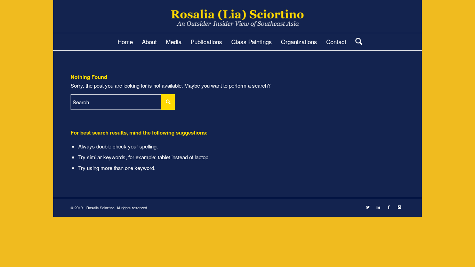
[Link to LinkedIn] (378, 207)
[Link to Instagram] (399, 207)
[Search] (356, 41)
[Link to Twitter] (368, 207)
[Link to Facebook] (389, 207)
